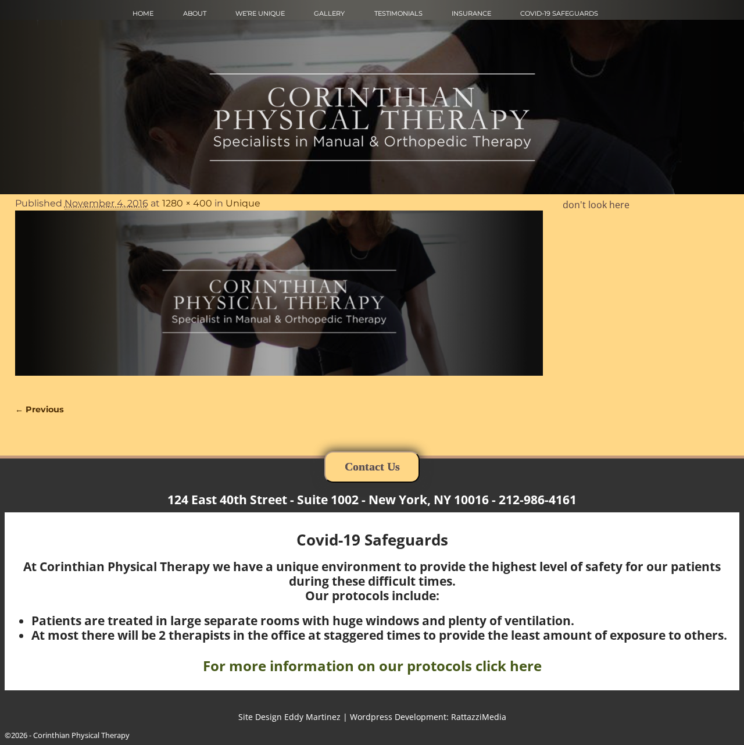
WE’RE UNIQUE (260, 13)
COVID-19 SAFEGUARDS (559, 13)
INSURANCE (471, 13)
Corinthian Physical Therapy (81, 735)
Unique (243, 203)
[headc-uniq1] (279, 300)
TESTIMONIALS (398, 13)
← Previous (39, 409)
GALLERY (329, 13)
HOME (143, 13)
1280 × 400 (187, 203)
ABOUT (194, 13)
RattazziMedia (478, 716)
